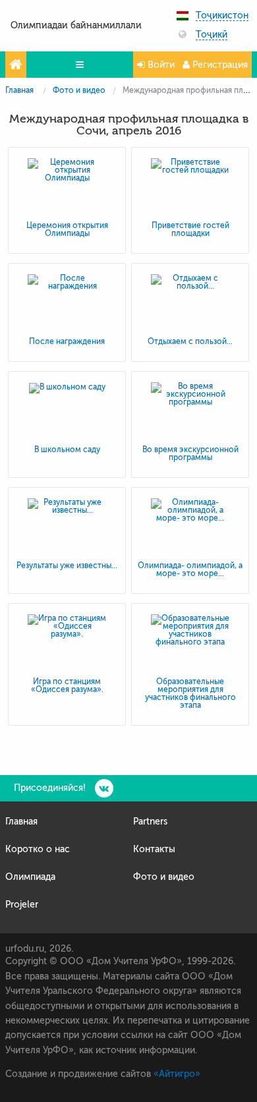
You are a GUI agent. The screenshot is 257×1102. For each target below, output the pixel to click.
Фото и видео (79, 90)
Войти (160, 65)
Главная (19, 90)
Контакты (154, 849)
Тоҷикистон (222, 15)
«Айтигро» (177, 1074)
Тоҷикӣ (211, 35)
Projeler (21, 905)
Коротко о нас (37, 849)
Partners (150, 821)
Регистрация (219, 65)
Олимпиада (30, 877)
